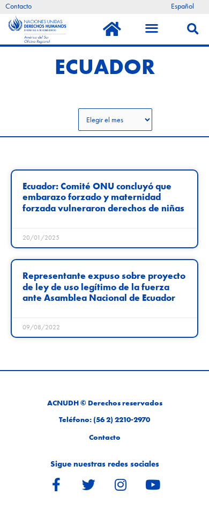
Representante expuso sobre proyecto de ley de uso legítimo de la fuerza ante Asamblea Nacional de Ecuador (104, 287)
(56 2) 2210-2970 (121, 419)
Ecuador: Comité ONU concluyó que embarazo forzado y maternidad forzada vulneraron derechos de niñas (103, 197)
